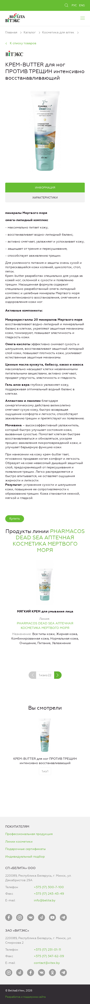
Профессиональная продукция (29, 834)
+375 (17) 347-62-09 (49, 956)
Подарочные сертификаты (25, 849)
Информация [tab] (45, 187)
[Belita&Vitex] (15, 17)
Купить (14, 518)
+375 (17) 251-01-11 (47, 950)
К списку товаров (23, 43)
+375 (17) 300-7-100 (49, 887)
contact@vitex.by (47, 963)
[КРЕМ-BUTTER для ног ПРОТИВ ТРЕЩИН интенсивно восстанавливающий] (45, 130)
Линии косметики (19, 841)
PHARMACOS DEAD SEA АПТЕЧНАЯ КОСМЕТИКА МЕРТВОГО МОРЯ (49, 540)
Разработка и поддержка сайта (25, 996)
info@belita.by (44, 900)
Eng (82, 5)
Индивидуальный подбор (25, 856)
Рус (74, 5)
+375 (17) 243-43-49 (49, 894)
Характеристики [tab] (45, 197)
